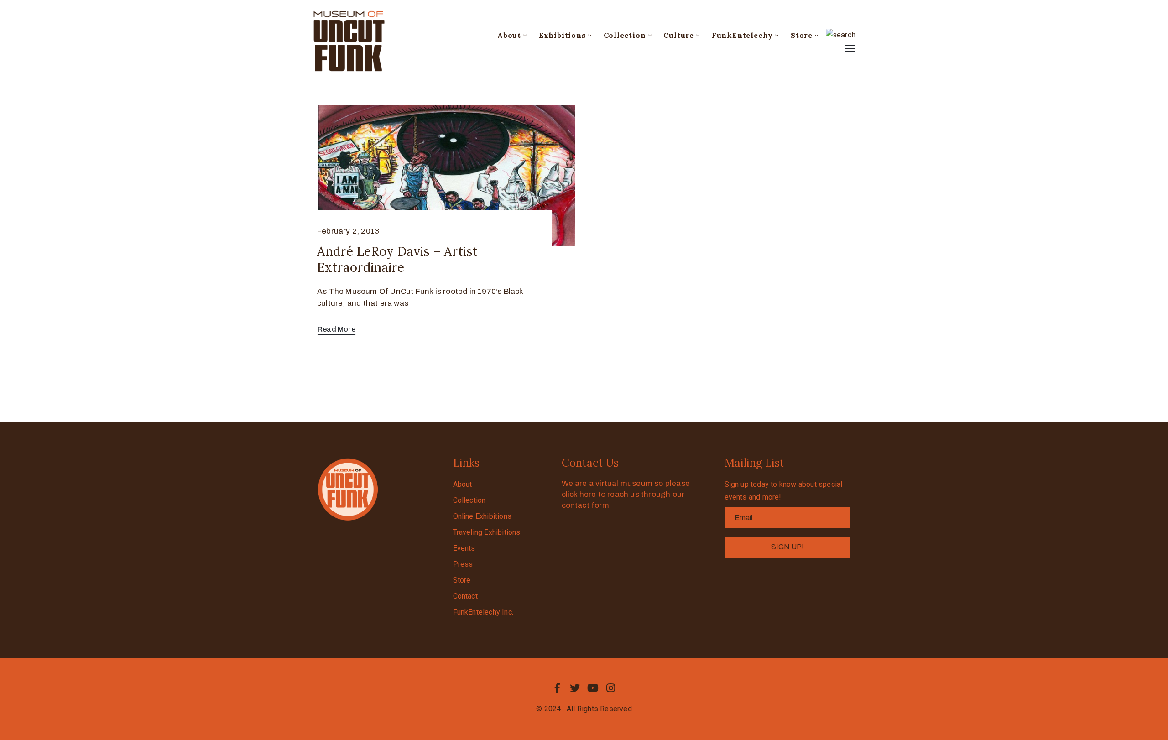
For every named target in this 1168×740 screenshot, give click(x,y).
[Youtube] (593, 688)
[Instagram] (611, 688)
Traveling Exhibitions (487, 532)
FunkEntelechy (742, 35)
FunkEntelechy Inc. (483, 612)
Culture (678, 35)
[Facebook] (557, 688)
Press (463, 564)
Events (464, 548)
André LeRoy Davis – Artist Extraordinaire (397, 259)
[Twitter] (575, 688)
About (509, 35)
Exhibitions (562, 35)
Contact (465, 596)
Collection (625, 35)
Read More (336, 329)
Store (802, 35)
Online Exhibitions (482, 516)
